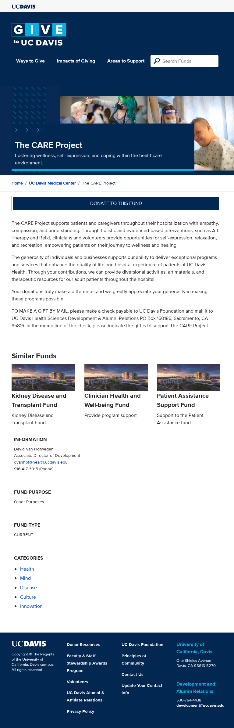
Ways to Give (30, 60)
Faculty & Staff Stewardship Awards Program (87, 663)
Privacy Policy (80, 711)
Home (17, 183)
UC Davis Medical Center (52, 183)
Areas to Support (125, 60)
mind (25, 578)
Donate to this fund (116, 203)
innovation (31, 606)
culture (28, 597)
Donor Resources (83, 644)
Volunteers (77, 682)
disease (28, 587)
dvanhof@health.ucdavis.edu (41, 462)
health (27, 568)
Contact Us (133, 674)
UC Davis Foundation (142, 644)
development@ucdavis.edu (200, 705)
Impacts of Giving (76, 60)
